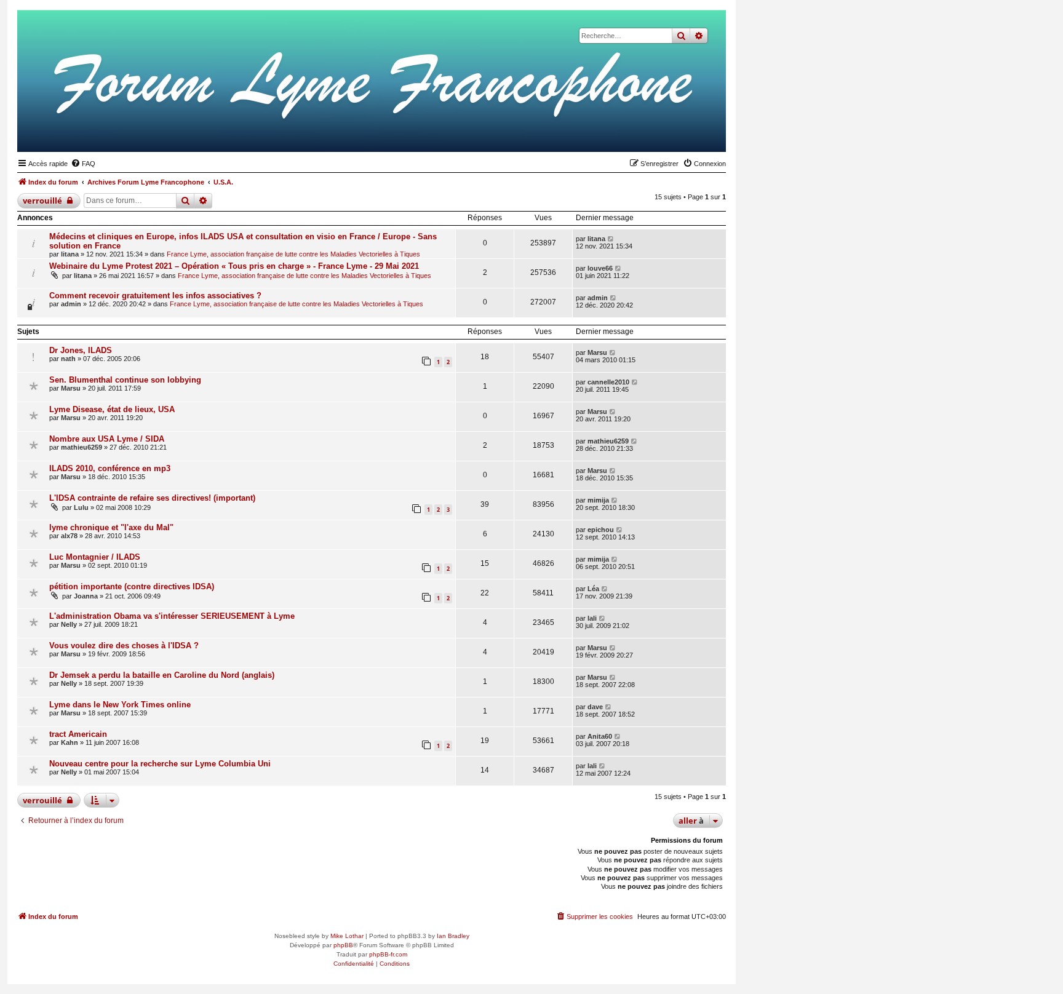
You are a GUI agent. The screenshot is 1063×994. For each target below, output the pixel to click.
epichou (600, 529)
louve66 (600, 268)
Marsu (597, 352)
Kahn (69, 742)
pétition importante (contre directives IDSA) (131, 586)
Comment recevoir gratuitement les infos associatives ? (155, 295)
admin (71, 304)
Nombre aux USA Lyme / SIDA (106, 438)
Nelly (69, 624)
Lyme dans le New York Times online (120, 704)
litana (70, 254)
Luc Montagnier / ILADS (94, 557)
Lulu (81, 507)
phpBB (343, 945)
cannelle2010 (608, 382)
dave (595, 706)
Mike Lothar (347, 935)
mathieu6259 (81, 447)
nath (68, 358)
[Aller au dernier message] (611, 238)
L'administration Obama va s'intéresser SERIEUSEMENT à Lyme (172, 616)
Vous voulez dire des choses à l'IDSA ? (124, 645)
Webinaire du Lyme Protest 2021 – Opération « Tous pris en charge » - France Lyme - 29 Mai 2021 (234, 266)
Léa (593, 588)
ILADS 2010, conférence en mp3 (109, 468)
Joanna (86, 596)
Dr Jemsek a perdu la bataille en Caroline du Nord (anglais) (161, 675)
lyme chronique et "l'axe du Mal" (111, 527)
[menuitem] (83, 163)
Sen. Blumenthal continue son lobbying (125, 379)
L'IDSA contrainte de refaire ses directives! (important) (152, 498)
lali (592, 618)
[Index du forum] (656, 133)
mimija (598, 500)
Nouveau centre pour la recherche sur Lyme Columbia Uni (160, 763)
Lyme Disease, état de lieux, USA (112, 409)
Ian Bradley (453, 935)
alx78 (69, 535)
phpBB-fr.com (388, 954)
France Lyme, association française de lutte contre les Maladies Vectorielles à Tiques (293, 254)
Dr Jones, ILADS (80, 350)
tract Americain (78, 734)
